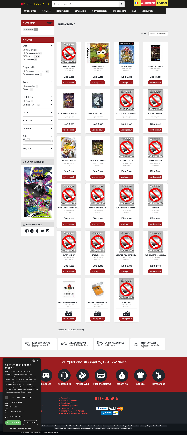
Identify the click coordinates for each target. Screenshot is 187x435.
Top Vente (32, 56)
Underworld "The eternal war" (101, 113)
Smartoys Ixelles (133, 426)
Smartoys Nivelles (74, 428)
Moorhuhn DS (98, 66)
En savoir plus (26, 392)
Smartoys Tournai (87, 428)
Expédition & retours (68, 400)
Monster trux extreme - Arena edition (132, 255)
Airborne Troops (155, 66)
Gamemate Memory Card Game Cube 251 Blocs (106, 302)
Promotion (31, 59)
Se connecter (149, 3)
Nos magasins (147, 11)
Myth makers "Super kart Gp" (71, 113)
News (134, 11)
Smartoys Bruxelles (79, 426)
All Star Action (126, 160)
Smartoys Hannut (109, 426)
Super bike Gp (69, 255)
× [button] (37, 361)
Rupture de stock (33, 74)
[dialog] (22, 395)
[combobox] (33, 360)
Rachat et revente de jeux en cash (74, 413)
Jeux (28, 89)
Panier (162, 3)
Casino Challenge (98, 160)
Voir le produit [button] (68, 82)
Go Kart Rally (69, 66)
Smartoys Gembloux (94, 426)
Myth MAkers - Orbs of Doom (157, 255)
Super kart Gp (155, 160)
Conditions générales (69, 405)
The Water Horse (155, 113)
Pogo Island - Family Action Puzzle (130, 113)
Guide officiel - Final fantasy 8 (71, 302)
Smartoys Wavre (126, 428)
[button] (21, 428)
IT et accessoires (99, 11)
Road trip (126, 302)
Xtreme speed (98, 255)
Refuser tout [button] (30, 423)
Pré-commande (33, 53)
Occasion (30, 49)
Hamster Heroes (69, 160)
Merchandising (62, 11)
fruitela (155, 208)
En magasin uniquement (36, 71)
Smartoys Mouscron (159, 426)
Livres (28, 101)
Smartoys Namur (60, 428)
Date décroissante (157, 33)
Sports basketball (97, 208)
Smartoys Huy (121, 426)
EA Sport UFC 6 (66, 408)
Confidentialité (66, 403)
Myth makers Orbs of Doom (70, 208)
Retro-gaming (80, 11)
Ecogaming (65, 398)
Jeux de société (119, 11)
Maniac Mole (126, 66)
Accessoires (31, 86)
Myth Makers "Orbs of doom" (128, 208)
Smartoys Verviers (113, 428)
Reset (50, 23)
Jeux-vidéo (46, 11)
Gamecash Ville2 (65, 426)
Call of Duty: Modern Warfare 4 (72, 410)
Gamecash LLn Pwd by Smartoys (47, 426)
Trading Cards (30, 11)
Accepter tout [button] (13, 423)
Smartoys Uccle (100, 428)
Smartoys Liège (146, 426)
